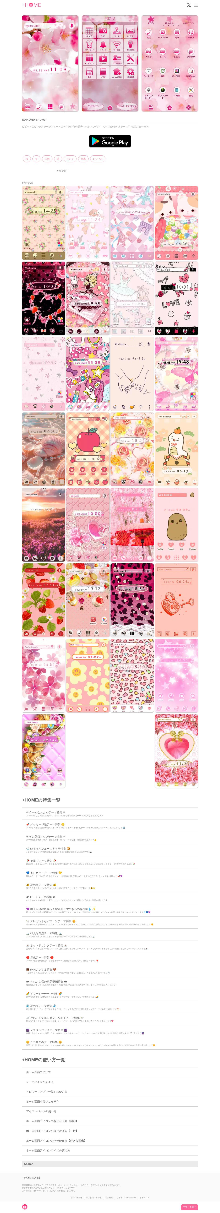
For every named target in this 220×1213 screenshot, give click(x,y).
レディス (98, 158)
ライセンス (144, 1198)
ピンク (70, 158)
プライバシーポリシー (126, 1198)
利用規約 (109, 1198)
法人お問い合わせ (93, 1198)
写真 (83, 158)
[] (193, 1164)
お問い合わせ (76, 1198)
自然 (47, 158)
